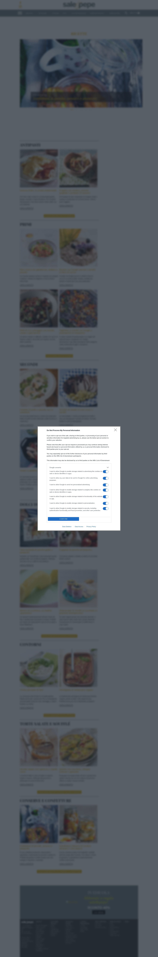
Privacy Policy (91, 526)
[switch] (105, 471)
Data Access (79, 526)
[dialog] (79, 478)
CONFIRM (63, 519)
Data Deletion (66, 526)
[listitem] (79, 467)
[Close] (116, 431)
